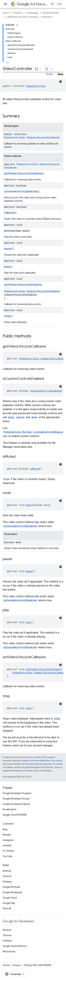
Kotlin (49, 74)
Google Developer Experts (16, 804)
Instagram (8, 840)
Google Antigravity (12, 892)
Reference (47, 17)
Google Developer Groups (16, 798)
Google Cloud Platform (15, 946)
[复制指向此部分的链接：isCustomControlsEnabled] (47, 379)
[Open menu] (5, 4)
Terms (6, 965)
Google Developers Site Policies (37, 767)
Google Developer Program (17, 793)
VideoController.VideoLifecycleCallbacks (32, 137)
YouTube (7, 856)
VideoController (36, 86)
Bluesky (7, 834)
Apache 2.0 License (53, 764)
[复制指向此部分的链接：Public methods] (34, 336)
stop (7, 316)
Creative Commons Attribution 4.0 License (41, 760)
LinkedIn (7, 845)
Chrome (7, 876)
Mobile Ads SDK (51, 13)
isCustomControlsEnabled (20, 191)
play (7, 266)
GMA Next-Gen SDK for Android (22, 17)
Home (6, 13)
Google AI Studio (11, 887)
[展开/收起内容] (17, 25)
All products (9, 951)
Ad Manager (39, 4)
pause (7, 248)
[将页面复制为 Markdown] (47, 69)
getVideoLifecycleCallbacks (22, 173)
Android (7, 870)
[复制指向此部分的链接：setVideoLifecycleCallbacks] (49, 657)
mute (7, 230)
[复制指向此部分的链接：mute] (14, 493)
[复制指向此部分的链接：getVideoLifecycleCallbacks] (49, 347)
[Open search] (52, 4)
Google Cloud (10, 897)
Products (17, 13)
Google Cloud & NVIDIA (15, 814)
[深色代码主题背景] (60, 81)
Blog (5, 829)
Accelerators (9, 809)
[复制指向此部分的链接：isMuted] (18, 457)
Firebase (7, 881)
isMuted (9, 212)
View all (7, 908)
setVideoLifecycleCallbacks (22, 284)
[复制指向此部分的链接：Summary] (23, 116)
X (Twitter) (8, 850)
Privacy (17, 965)
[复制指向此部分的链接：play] (12, 610)
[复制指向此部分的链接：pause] (15, 559)
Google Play (9, 903)
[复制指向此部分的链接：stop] (13, 696)
